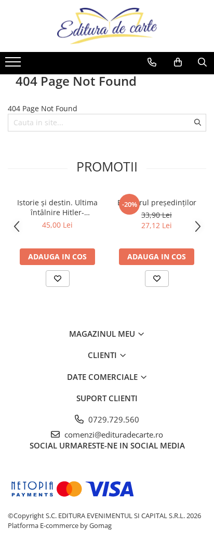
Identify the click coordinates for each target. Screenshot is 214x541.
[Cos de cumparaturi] (178, 62)
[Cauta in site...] (202, 62)
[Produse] (14, 65)
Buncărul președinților (156, 202)
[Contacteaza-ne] (152, 62)
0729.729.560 (112, 419)
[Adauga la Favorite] (58, 278)
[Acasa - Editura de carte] (107, 26)
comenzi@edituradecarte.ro (112, 434)
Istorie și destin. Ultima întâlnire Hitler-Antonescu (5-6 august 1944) (57, 207)
